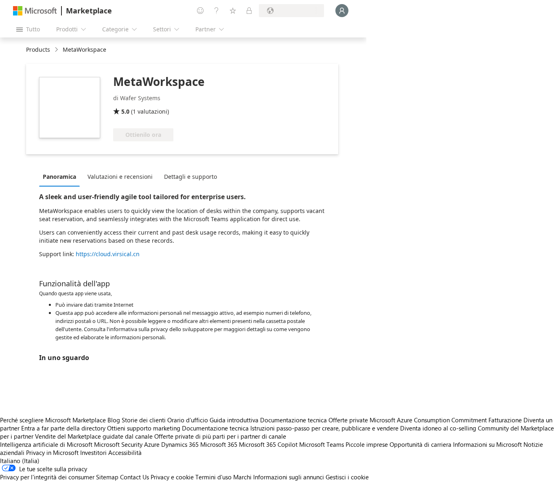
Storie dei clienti (144, 420)
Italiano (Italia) (19, 461)
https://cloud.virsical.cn (108, 254)
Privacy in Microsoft (52, 452)
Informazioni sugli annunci (288, 477)
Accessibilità (125, 452)
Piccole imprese (367, 444)
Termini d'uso (213, 477)
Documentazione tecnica (293, 420)
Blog (113, 420)
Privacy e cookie (172, 477)
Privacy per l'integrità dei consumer (47, 477)
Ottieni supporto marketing (143, 428)
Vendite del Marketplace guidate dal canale (94, 436)
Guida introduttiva (234, 420)
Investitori (93, 452)
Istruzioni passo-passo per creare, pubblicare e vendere (324, 428)
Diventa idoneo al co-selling (438, 428)
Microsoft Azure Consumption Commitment (429, 420)
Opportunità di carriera (420, 444)
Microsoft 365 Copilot (268, 444)
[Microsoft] (35, 10)
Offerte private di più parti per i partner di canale (220, 436)
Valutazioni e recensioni (120, 176)
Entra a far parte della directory (63, 428)
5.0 (125, 111)
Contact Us (134, 477)
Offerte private (348, 420)
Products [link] (38, 49)
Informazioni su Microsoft (487, 444)
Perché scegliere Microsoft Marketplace (53, 420)
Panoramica (59, 176)
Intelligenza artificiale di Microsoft (46, 444)
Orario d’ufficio (187, 420)
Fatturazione (505, 420)
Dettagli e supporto (190, 176)
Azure (152, 444)
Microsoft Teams (321, 444)
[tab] (61, 176)
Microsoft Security (118, 444)
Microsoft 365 (218, 444)
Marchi (242, 477)
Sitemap (107, 477)
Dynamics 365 (180, 444)
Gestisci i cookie (347, 477)
